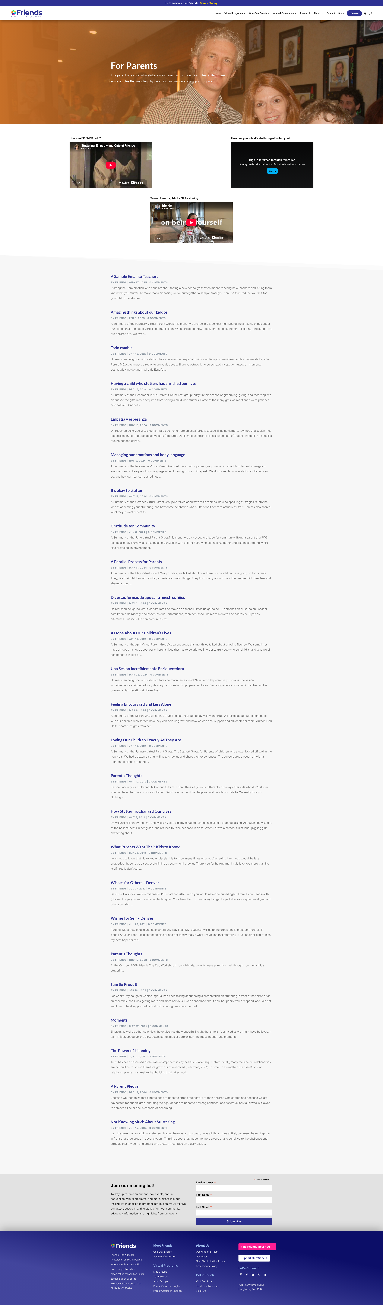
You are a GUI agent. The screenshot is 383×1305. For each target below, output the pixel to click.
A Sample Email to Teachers (134, 276)
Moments (119, 1020)
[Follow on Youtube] (252, 1274)
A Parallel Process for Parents (136, 561)
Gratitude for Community (133, 526)
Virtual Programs (233, 13)
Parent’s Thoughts (126, 775)
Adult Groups (160, 1281)
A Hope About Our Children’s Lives (141, 633)
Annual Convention (283, 13)
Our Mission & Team (207, 1251)
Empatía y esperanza (129, 419)
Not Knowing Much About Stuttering (143, 1121)
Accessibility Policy (207, 1266)
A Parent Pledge (125, 1086)
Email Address (206, 1182)
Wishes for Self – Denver (132, 918)
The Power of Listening (130, 1050)
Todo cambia (122, 347)
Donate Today (209, 3)
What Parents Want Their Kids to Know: (145, 846)
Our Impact (202, 1256)
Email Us (201, 1290)
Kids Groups (160, 1271)
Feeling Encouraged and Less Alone (141, 704)
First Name (204, 1194)
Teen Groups (160, 1276)
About (317, 13)
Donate (354, 13)
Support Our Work (252, 1258)
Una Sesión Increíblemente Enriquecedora (147, 668)
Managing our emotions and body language (148, 454)
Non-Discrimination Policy (210, 1261)
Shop (341, 13)
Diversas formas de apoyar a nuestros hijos (148, 597)
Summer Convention (164, 1256)
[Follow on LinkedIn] (264, 1274)
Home (218, 13)
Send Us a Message (207, 1286)
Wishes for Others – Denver (135, 882)
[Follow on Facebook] (246, 1274)
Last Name (204, 1206)
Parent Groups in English (167, 1286)
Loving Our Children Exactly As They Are (146, 740)
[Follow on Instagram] (240, 1274)
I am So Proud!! (124, 984)
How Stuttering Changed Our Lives (141, 811)
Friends (121, 282)
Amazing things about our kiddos (139, 312)
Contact (330, 13)
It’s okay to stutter (127, 490)
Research (305, 13)
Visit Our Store (204, 1281)
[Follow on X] (258, 1274)
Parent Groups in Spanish (167, 1290)
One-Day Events (258, 13)
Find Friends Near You (255, 1246)
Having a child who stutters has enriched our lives (153, 383)
